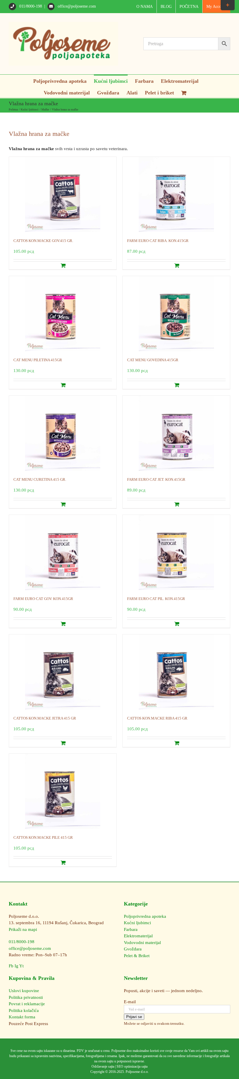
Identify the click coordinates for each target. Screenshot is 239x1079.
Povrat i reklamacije (27, 1003)
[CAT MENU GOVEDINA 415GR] (176, 313)
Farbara (131, 929)
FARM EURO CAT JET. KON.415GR (156, 479)
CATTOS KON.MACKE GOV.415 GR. (43, 240)
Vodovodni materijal (142, 942)
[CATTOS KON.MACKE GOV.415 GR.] (62, 194)
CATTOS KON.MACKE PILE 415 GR (43, 837)
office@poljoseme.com (76, 6)
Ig (16, 966)
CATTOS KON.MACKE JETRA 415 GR (44, 718)
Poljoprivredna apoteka (145, 916)
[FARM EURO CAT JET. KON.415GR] (176, 433)
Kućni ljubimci (137, 922)
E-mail (130, 1001)
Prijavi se (134, 1017)
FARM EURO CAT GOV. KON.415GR (43, 598)
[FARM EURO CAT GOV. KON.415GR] (62, 552)
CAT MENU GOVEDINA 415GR (152, 360)
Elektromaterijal (138, 936)
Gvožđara (133, 949)
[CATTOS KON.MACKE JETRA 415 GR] (62, 672)
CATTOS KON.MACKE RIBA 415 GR (157, 718)
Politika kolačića (24, 1010)
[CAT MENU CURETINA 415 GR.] (62, 433)
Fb (11, 966)
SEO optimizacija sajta (132, 1066)
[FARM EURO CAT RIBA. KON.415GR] (176, 194)
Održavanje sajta (103, 1066)
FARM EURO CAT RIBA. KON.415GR (158, 240)
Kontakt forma (22, 1017)
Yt (21, 966)
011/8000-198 (30, 6)
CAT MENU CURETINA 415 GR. (39, 479)
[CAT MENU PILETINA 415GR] (62, 313)
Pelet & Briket (137, 955)
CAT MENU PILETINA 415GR (37, 360)
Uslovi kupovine (24, 990)
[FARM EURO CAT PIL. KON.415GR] (176, 552)
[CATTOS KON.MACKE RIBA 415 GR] (176, 672)
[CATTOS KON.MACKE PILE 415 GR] (62, 791)
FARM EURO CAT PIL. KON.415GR (156, 598)
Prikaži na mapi (23, 929)
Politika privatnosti (26, 997)
